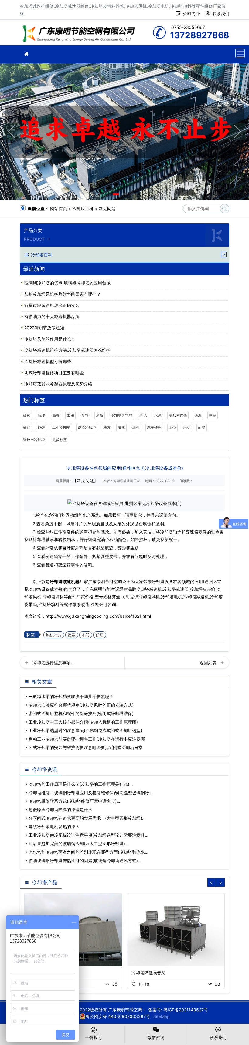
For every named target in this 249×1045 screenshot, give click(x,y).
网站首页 (58, 208)
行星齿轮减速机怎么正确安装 (52, 305)
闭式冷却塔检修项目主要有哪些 (54, 372)
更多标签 (59, 439)
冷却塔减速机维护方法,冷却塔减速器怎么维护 (67, 350)
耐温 (201, 427)
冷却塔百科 (83, 208)
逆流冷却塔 (87, 427)
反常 (72, 635)
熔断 (99, 415)
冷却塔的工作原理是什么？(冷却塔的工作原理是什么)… (81, 784)
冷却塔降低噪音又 (148, 972)
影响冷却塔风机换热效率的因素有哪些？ (62, 294)
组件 (136, 427)
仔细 (100, 635)
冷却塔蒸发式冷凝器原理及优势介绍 (58, 383)
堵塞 (212, 415)
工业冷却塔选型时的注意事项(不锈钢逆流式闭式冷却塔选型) (85, 730)
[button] (116, 194)
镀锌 (41, 427)
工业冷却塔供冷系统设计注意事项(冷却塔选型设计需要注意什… (88, 835)
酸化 (26, 427)
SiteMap (161, 1016)
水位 (172, 427)
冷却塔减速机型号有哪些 (47, 361)
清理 (41, 415)
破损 (26, 415)
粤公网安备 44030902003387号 (118, 1016)
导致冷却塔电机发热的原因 (54, 826)
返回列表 (209, 662)
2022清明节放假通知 (44, 327)
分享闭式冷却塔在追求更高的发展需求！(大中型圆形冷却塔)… (87, 818)
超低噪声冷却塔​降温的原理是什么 (60, 809)
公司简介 (191, 13)
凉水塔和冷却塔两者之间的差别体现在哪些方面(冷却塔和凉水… (88, 852)
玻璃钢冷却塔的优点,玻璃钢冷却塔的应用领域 (67, 282)
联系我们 (220, 13)
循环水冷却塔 (34, 439)
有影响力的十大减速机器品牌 (52, 316)
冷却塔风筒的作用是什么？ (49, 338)
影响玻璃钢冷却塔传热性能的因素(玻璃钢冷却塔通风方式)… (85, 860)
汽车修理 (154, 427)
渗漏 (198, 415)
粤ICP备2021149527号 (185, 1009)
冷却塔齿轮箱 (121, 415)
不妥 (86, 635)
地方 (107, 427)
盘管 (85, 415)
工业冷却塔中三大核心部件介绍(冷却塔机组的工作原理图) (83, 721)
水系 (158, 415)
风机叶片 (54, 635)
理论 (143, 415)
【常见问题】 (85, 480)
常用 (70, 415)
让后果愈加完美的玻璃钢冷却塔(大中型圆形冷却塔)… (79, 843)
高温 (56, 415)
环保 (187, 427)
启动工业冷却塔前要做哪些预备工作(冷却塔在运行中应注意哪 (87, 738)
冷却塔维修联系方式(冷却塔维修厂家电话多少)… (74, 801)
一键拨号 (93, 1037)
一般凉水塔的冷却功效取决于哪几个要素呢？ (71, 696)
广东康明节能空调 (80, 34)
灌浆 (121, 427)
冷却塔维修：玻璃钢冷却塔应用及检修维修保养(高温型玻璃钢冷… (91, 792)
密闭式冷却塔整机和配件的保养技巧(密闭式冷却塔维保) (81, 713)
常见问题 (107, 208)
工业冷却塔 (61, 427)
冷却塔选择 (178, 415)
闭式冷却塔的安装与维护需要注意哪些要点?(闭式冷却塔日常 (86, 747)
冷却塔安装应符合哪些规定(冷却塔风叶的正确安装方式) (81, 704)
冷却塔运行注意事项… (53, 662)
